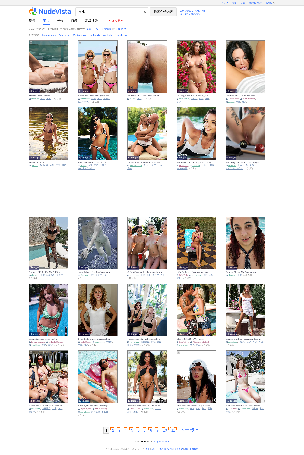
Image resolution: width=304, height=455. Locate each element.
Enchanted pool (36, 162)
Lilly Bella (183, 275)
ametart (83, 165)
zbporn (132, 99)
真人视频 (117, 20)
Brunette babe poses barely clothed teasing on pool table (193, 405)
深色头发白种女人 (86, 168)
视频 (32, 21)
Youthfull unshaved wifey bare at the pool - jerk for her (143, 95)
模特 (60, 21)
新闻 (186, 449)
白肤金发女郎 (133, 345)
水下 (106, 275)
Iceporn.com (49, 34)
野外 (163, 275)
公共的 (60, 275)
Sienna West (233, 99)
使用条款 (178, 449)
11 (173, 430)
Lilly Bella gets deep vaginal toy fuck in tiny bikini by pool (192, 272)
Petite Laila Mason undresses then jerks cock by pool (94, 339)
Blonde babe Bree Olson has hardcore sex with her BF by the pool (192, 339)
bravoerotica (184, 99)
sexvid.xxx (85, 99)
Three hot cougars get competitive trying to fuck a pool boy (143, 339)
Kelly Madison (249, 99)
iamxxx (231, 102)
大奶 (251, 165)
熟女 (159, 342)
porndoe (34, 165)
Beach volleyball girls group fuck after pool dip (94, 95)
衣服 (192, 408)
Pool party (94, 34)
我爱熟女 (50, 275)
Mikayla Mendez (56, 342)
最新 (89, 28)
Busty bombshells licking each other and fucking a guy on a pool (242, 95)
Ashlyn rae (64, 34)
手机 (243, 2)
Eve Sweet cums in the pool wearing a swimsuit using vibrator (194, 162)
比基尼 (103, 165)
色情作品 (44, 165)
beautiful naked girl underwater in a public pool (95, 272)
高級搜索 (91, 21)
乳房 (207, 99)
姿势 (179, 102)
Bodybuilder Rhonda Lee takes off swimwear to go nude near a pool (143, 405)
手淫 (80, 345)
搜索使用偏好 (255, 2)
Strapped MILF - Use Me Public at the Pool (45, 272)
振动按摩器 (182, 168)
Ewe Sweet (183, 165)
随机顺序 (121, 28)
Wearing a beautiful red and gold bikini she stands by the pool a (192, 95)
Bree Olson (184, 342)
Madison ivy (79, 34)
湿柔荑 (194, 99)
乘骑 (129, 168)
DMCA (160, 449)
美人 (198, 345)
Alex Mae (232, 408)
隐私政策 (168, 449)
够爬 (238, 102)
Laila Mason (86, 342)
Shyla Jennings (101, 408)
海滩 (93, 99)
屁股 (149, 275)
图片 (46, 21)
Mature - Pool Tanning (39, 95)
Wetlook (107, 34)
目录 (74, 21)
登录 (234, 2)
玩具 (211, 275)
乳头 (54, 408)
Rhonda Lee (135, 408)
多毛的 (105, 412)
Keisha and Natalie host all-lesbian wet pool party (45, 405)
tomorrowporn (136, 165)
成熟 (42, 99)
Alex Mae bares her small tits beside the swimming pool (243, 405)
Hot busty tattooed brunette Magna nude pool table (242, 162)
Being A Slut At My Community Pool (241, 272)
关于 (147, 449)
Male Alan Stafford (201, 342)
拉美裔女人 (83, 102)
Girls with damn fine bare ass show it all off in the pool (144, 272)
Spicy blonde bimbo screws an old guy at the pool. (143, 162)
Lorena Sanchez (38, 342)
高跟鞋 (242, 342)
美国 (58, 165)
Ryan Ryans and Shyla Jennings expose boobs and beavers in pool (94, 405)
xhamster (35, 99)
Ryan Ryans (86, 408)
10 (165, 430)
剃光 (261, 342)
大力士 (158, 408)
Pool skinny (120, 34)
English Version (161, 441)
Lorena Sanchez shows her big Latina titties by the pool (43, 339)
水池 (48, 99)
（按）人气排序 (102, 28)
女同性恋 (46, 408)
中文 (224, 2)
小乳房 (109, 342)
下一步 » (189, 430)
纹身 (245, 165)
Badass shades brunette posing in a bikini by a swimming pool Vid (94, 162)
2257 (153, 449)
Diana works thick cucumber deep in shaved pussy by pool (243, 339)
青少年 (106, 99)
